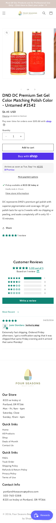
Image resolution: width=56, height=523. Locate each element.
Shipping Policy (10, 465)
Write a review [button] (28, 300)
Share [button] (9, 227)
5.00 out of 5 (36, 268)
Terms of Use (9, 477)
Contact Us (8, 445)
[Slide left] (21, 89)
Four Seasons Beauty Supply (28, 514)
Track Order (8, 461)
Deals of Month (10, 441)
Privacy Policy (9, 473)
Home (5, 429)
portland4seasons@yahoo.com (21, 491)
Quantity (6, 130)
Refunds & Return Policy (14, 469)
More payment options (28, 177)
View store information (17, 193)
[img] (9, 320)
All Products (8, 433)
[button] (3, 13)
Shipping (5, 116)
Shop (5, 437)
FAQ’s (5, 458)
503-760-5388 (12, 495)
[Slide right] (34, 89)
